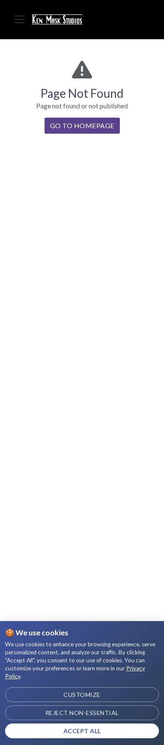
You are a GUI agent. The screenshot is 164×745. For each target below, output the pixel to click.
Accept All (82, 730)
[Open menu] (19, 19)
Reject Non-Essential (82, 712)
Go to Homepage (82, 125)
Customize (82, 694)
